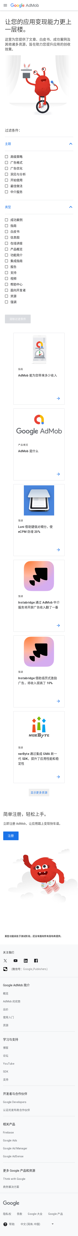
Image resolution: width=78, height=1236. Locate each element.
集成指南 (16, 261)
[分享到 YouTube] (15, 961)
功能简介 (16, 255)
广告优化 (16, 168)
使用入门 (8, 1017)
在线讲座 (16, 243)
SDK (5, 1071)
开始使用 (16, 180)
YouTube (8, 1063)
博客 (6, 1047)
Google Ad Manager (15, 1148)
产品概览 (16, 249)
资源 (13, 296)
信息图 (15, 237)
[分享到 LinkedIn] (26, 961)
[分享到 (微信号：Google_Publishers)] (5, 969)
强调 (13, 302)
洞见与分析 (18, 174)
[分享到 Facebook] (36, 961)
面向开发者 (18, 290)
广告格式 (16, 162)
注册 (11, 836)
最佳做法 (16, 186)
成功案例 (16, 220)
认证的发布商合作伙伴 (16, 1110)
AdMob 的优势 (11, 1001)
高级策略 (16, 157)
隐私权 (7, 1213)
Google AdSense (13, 1156)
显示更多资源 (39, 792)
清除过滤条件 (17, 318)
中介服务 (16, 192)
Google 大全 (35, 1213)
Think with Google (14, 1178)
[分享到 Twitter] (5, 961)
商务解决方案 (11, 1186)
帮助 (12, 1224)
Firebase (8, 1132)
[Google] (18, 5)
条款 (19, 1213)
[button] (39, 144)
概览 (6, 993)
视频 (13, 278)
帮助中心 (16, 284)
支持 (13, 273)
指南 (13, 226)
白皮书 (15, 231)
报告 (13, 267)
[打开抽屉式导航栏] (5, 5)
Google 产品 (55, 1213)
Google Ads (10, 1140)
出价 (6, 1009)
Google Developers (14, 1102)
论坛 (6, 1055)
